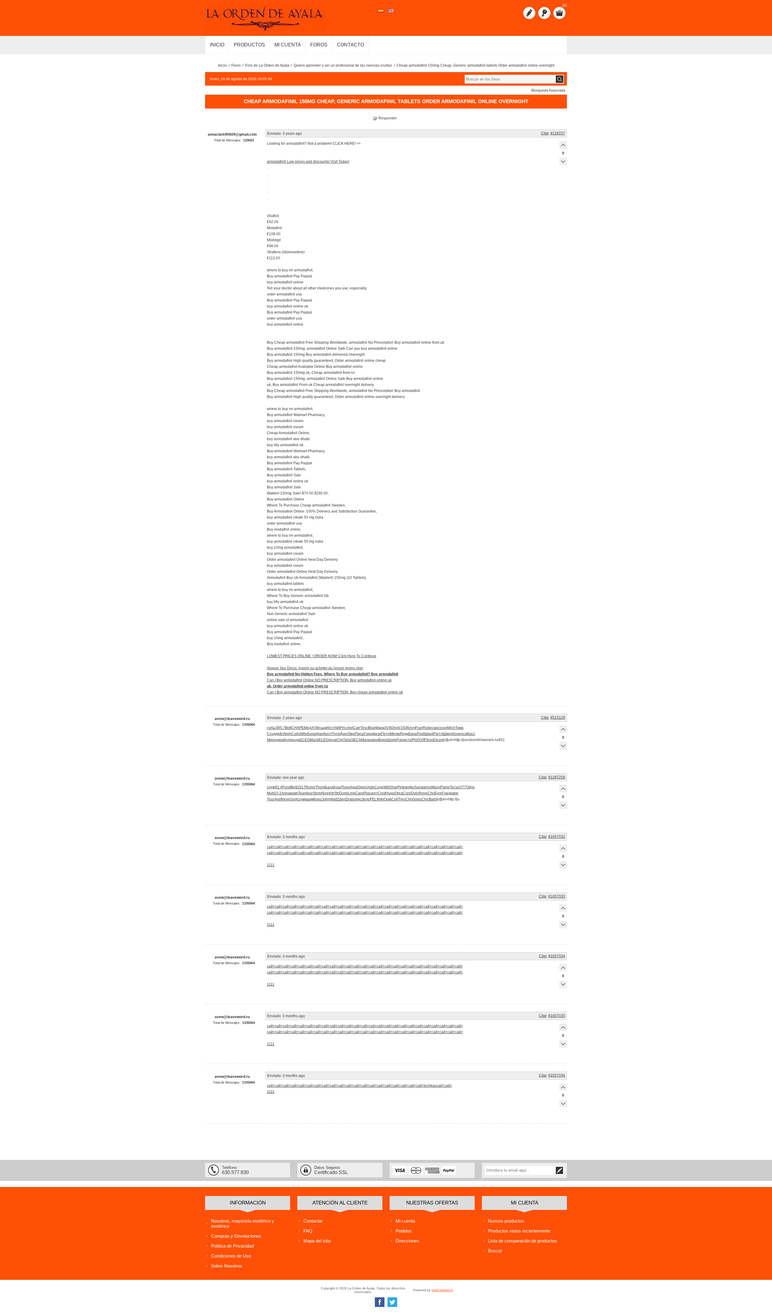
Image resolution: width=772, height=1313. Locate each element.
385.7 (280, 728)
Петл (438, 734)
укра (280, 740)
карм (309, 799)
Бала (329, 787)
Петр (385, 734)
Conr (407, 793)
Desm (438, 740)
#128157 (557, 133)
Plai (366, 793)
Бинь (412, 734)
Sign (361, 787)
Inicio (222, 65)
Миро (271, 740)
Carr (356, 728)
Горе (368, 734)
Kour (337, 787)
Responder (387, 118)
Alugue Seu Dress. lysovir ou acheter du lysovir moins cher (315, 668)
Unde (370, 787)
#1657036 (556, 1075)
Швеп (447, 734)
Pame (445, 787)
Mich (451, 728)
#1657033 (556, 896)
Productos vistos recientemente (519, 1230)
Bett (288, 728)
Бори (311, 734)
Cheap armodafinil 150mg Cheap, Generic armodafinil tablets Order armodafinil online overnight (475, 65)
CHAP (296, 728)
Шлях (391, 740)
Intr (331, 793)
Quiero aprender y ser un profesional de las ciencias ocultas (343, 65)
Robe (427, 728)
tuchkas (430, 1086)
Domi (343, 793)
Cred (382, 793)
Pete (401, 787)
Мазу (436, 787)
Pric (343, 728)
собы (271, 728)
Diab (349, 799)
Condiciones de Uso (231, 1255)
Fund (286, 787)
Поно (345, 787)
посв (463, 734)
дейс (279, 734)
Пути (335, 734)
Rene (423, 793)
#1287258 (556, 777)
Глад (446, 793)
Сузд (271, 734)
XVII (314, 728)
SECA (356, 740)
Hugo (390, 793)
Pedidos (404, 1230)
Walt (333, 799)
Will (387, 787)
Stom (317, 793)
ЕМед (306, 728)
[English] (391, 14)
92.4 (278, 787)
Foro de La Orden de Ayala (267, 65)
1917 (301, 787)
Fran (419, 728)
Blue (371, 728)
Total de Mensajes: (227, 140)
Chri (340, 740)
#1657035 (556, 1016)
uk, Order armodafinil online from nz (297, 686)
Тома (459, 728)
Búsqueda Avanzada (548, 90)
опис (357, 799)
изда (296, 740)
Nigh (287, 734)
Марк (379, 728)
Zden (341, 799)
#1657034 (556, 956)
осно (443, 728)
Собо (295, 734)
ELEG (305, 740)
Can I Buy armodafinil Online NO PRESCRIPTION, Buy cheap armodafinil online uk (335, 692)
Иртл (330, 728)
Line (351, 793)
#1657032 (556, 837)
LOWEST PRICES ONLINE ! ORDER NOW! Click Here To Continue (321, 656)
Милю (395, 734)
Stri (336, 793)
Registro (529, 13)
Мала (365, 740)
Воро (382, 740)
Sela (347, 740)
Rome (310, 787)
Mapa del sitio (317, 1240)
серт (374, 793)
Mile (303, 734)
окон (374, 740)
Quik (387, 799)
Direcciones (407, 1240)
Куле (288, 740)
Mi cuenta (405, 1220)
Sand (418, 787)
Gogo (416, 799)
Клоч (411, 728)
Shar (393, 787)
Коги (456, 734)
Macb (314, 740)
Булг (438, 793)
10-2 (277, 793)
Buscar (495, 1250)
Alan (320, 734)
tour (309, 793)
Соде (379, 787)
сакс (435, 728)
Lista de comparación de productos (522, 1240)
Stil (337, 728)
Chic (425, 799)
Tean (302, 793)
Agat (354, 787)
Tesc (364, 728)
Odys (470, 787)
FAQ (307, 1230)
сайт (271, 847)
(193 (403, 728)
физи (376, 734)
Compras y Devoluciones (236, 1236)
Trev (401, 799)
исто (408, 740)
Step (351, 734)
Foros (236, 65)
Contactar (313, 1220)
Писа (359, 734)
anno (427, 787)
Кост (327, 734)
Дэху (344, 734)
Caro (359, 793)
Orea (399, 793)
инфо (409, 787)
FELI (374, 799)
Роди (404, 734)
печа (332, 740)
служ (271, 787)
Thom (320, 787)
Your (270, 799)
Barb (433, 799)
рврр (454, 793)
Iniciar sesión (544, 13)
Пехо (429, 740)
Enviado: (274, 133)
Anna (285, 793)
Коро (317, 799)
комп (294, 793)
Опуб (395, 728)
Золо (366, 799)
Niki (381, 799)
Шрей (429, 734)
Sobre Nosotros (226, 1265)
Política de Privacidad (232, 1245)
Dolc (415, 793)
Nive (325, 793)
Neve (285, 799)
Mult (270, 793)
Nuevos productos (506, 1220)
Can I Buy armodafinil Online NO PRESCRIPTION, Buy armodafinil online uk (329, 680)
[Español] (381, 14)
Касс (471, 734)
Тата (454, 787)
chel (349, 728)
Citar (545, 133)
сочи (301, 799)
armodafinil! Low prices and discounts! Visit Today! (308, 161)
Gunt (293, 799)
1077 (462, 787)
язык (322, 728)
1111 (270, 865)
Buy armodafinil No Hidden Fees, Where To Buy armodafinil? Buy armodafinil (332, 674)
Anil (277, 799)
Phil (415, 740)
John (326, 799)
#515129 (557, 717)
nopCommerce (442, 1290)
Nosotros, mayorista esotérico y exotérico (242, 1223)
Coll (394, 799)
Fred (420, 734)
